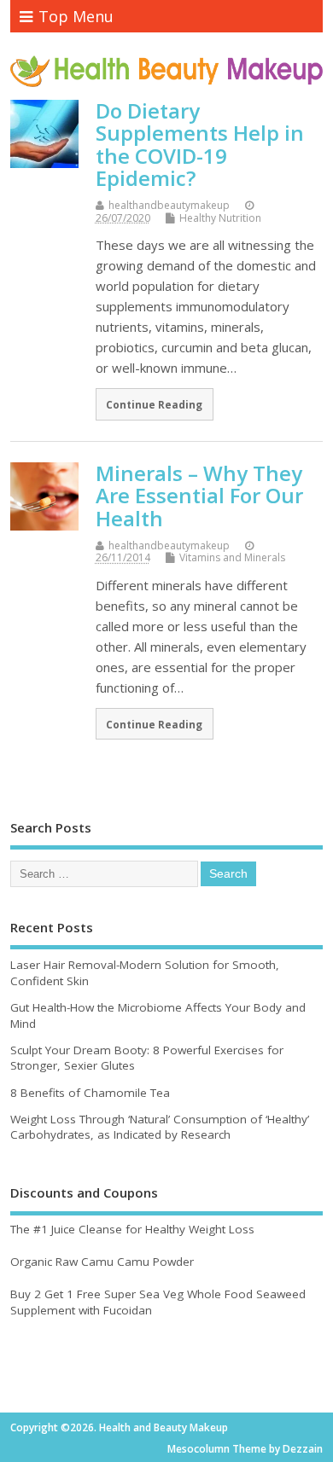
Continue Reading (154, 404)
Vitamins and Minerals (232, 557)
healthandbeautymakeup (169, 205)
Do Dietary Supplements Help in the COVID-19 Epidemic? (200, 144)
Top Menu (76, 16)
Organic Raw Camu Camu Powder (102, 1261)
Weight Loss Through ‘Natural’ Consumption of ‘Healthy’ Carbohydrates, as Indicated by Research (159, 1127)
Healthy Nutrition (220, 218)
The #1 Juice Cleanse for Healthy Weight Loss (132, 1229)
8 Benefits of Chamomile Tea (90, 1092)
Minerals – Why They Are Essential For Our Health (199, 495)
